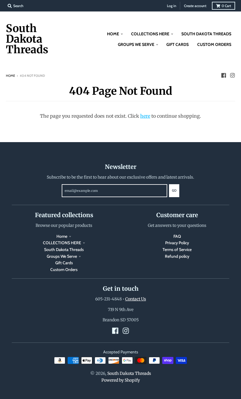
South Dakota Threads (27, 39)
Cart (226, 6)
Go (174, 190)
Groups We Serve (62, 256)
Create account (195, 6)
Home (10, 76)
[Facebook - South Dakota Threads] (223, 75)
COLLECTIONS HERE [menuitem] (150, 33)
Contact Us (135, 299)
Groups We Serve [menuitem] (136, 44)
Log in (171, 6)
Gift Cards (64, 262)
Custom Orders (64, 269)
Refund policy (177, 256)
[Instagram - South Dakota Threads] (232, 75)
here (145, 116)
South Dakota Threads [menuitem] (206, 33)
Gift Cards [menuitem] (177, 44)
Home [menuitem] (113, 33)
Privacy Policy (177, 242)
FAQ (177, 236)
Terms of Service (177, 249)
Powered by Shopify (120, 380)
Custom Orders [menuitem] (214, 44)
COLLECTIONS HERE (62, 242)
